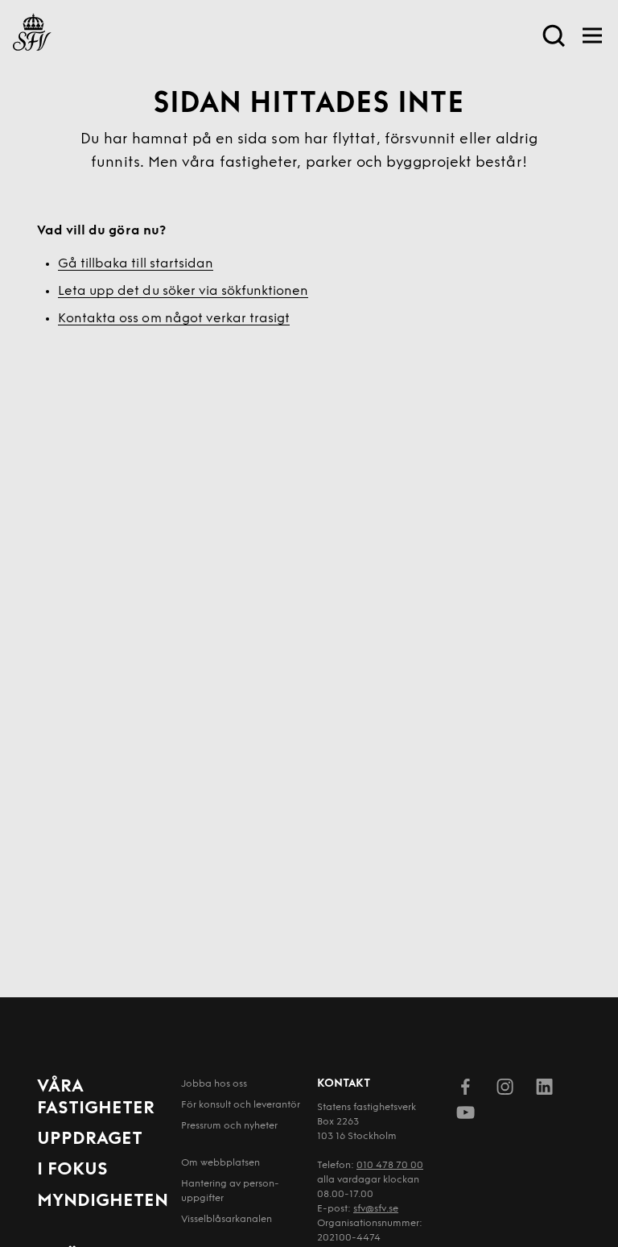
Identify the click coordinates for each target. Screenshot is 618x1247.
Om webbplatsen (220, 1163)
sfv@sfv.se (375, 1209)
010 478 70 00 (389, 1165)
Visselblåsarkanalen (226, 1219)
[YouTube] (465, 1116)
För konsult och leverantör (240, 1105)
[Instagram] (505, 1090)
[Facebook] (465, 1090)
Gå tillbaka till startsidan (135, 264)
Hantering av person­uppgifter (230, 1191)
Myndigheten (102, 1201)
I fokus (72, 1170)
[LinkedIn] (544, 1090)
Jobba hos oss (214, 1084)
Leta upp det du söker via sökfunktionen (183, 291)
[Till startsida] (32, 35)
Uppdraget (89, 1139)
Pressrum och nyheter (229, 1126)
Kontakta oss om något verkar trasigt (174, 319)
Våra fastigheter (95, 1097)
